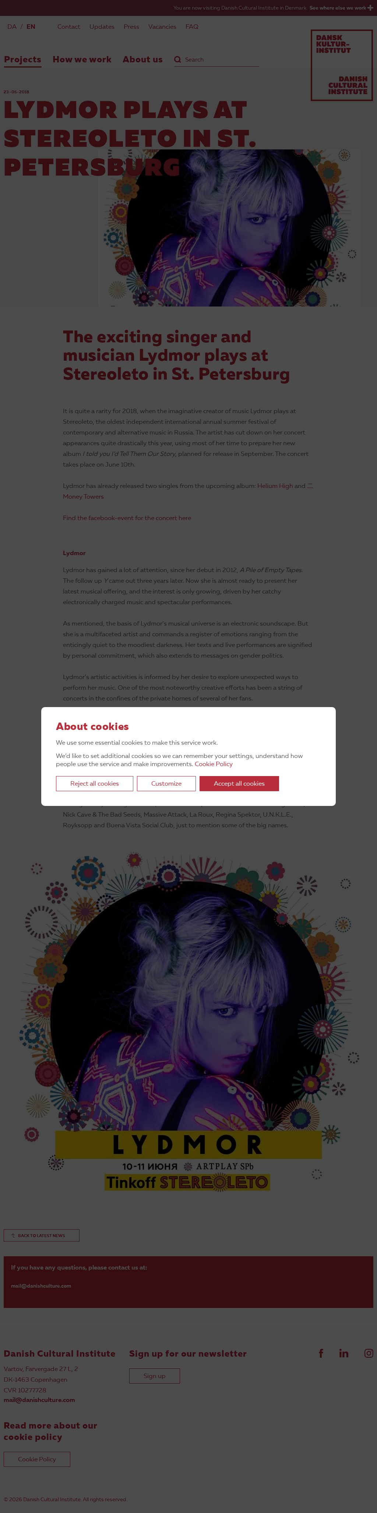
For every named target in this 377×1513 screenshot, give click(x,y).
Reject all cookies (94, 784)
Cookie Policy (214, 764)
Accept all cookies (239, 784)
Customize (166, 784)
